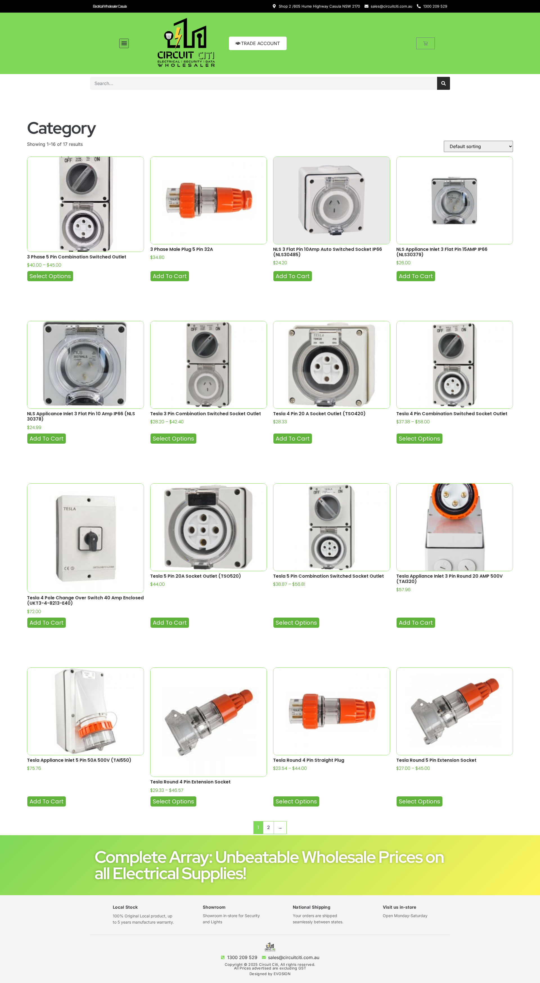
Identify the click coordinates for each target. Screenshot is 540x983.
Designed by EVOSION (270, 973)
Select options (50, 276)
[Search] (443, 83)
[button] (124, 43)
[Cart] (425, 43)
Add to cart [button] (170, 276)
